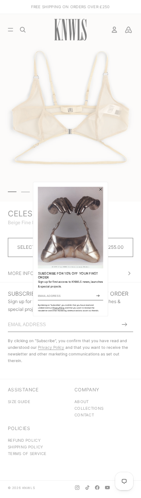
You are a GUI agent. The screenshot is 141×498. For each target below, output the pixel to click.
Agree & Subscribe (98, 295)
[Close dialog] (100, 189)
